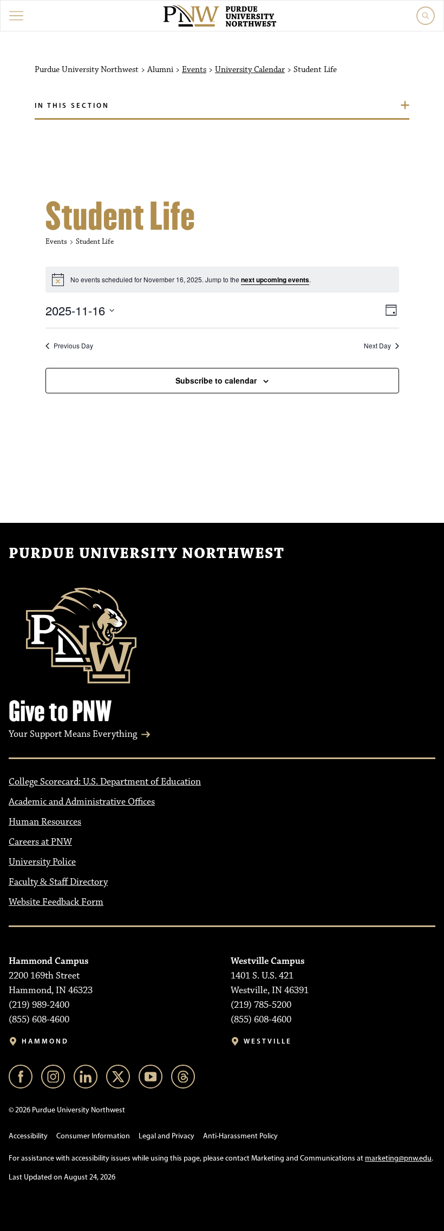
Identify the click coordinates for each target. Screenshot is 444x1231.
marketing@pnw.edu (398, 1158)
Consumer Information (93, 1136)
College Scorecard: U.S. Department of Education (105, 782)
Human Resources (45, 822)
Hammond (45, 1041)
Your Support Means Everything (73, 734)
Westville (268, 1041)
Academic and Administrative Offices (82, 802)
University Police (42, 862)
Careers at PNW (40, 842)
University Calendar (250, 70)
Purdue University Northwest (146, 554)
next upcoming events (275, 279)
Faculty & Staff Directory (58, 882)
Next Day (377, 345)
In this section (72, 105)
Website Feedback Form (56, 902)
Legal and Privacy (166, 1136)
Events (194, 70)
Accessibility (28, 1136)
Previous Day (73, 345)
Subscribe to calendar (216, 380)
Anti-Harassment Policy (240, 1136)
